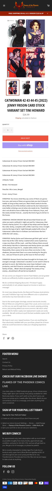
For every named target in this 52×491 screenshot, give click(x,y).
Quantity (5, 125)
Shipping (18, 118)
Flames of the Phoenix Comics (15, 479)
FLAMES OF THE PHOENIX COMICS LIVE (23, 384)
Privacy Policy (7, 366)
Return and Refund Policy (11, 369)
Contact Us (6, 362)
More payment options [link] (25, 151)
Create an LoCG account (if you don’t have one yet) (20, 418)
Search (4, 359)
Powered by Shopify (30, 479)
